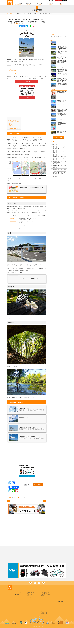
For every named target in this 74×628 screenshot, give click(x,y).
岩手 (58, 146)
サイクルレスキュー (44, 610)
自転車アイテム (29, 598)
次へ (45, 500)
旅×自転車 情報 (50, 3)
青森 (55, 146)
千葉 (55, 156)
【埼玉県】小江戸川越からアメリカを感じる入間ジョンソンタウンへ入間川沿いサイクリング (62, 52)
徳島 (55, 169)
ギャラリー (61, 3)
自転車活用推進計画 (44, 612)
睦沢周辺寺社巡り (12, 70)
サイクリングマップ (23, 497)
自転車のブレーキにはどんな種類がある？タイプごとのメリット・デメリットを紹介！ (62, 97)
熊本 (65, 172)
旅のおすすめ (21, 23)
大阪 (61, 161)
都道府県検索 (28, 3)
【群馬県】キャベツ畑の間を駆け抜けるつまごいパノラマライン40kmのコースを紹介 (62, 66)
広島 (65, 165)
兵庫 (65, 161)
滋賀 (55, 161)
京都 (58, 161)
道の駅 (10, 124)
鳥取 (55, 165)
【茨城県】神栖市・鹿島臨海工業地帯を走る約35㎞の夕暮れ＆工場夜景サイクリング (62, 61)
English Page (58, 0)
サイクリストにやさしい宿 (45, 592)
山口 (55, 167)
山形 (55, 148)
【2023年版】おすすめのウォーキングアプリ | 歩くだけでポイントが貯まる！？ (62, 128)
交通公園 (42, 595)
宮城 (61, 146)
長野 (55, 152)
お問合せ (64, 0)
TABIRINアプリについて (61, 601)
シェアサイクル (43, 609)
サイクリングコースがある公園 (45, 594)
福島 (58, 148)
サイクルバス (43, 611)
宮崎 (58, 173)
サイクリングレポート (30, 594)
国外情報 (28, 595)
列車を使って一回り (13, 73)
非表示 (15, 118)
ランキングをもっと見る (58, 137)
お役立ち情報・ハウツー (31, 597)
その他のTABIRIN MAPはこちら (14, 128)
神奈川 (62, 156)
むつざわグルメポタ (13, 71)
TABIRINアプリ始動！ (12, 120)
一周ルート (11, 69)
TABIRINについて (60, 592)
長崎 (61, 172)
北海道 (55, 144)
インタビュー (29, 596)
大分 (55, 173)
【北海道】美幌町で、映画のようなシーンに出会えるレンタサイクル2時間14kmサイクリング (62, 43)
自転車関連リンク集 (44, 613)
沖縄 (55, 176)
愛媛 (61, 169)
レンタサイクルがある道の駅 (45, 607)
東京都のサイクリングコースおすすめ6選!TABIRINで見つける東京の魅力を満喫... (62, 105)
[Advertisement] (26, 107)
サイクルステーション (44, 597)
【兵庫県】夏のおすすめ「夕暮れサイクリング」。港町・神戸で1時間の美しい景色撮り (62, 74)
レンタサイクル (43, 608)
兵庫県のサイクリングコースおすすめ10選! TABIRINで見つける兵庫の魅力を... (62, 123)
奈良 (55, 163)
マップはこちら (27, 81)
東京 (58, 156)
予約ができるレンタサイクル (45, 593)
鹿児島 (62, 173)
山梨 (65, 156)
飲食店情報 (11, 125)
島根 (58, 165)
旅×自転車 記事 (40, 3)
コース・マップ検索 (18, 3)
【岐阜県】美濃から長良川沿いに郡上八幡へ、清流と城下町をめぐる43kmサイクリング (62, 70)
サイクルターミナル (44, 596)
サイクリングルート (13, 123)
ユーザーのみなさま (38, 484)
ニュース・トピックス (30, 592)
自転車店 (42, 598)
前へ (8, 500)
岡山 (61, 165)
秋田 (65, 146)
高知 (65, 169)
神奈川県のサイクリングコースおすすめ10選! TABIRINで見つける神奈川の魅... (62, 114)
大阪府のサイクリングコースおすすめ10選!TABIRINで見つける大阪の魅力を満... (62, 110)
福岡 (55, 172)
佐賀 (58, 172)
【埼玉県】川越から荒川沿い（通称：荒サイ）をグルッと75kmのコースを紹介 (61, 57)
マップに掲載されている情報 (13, 121)
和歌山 (58, 163)
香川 (58, 169)
